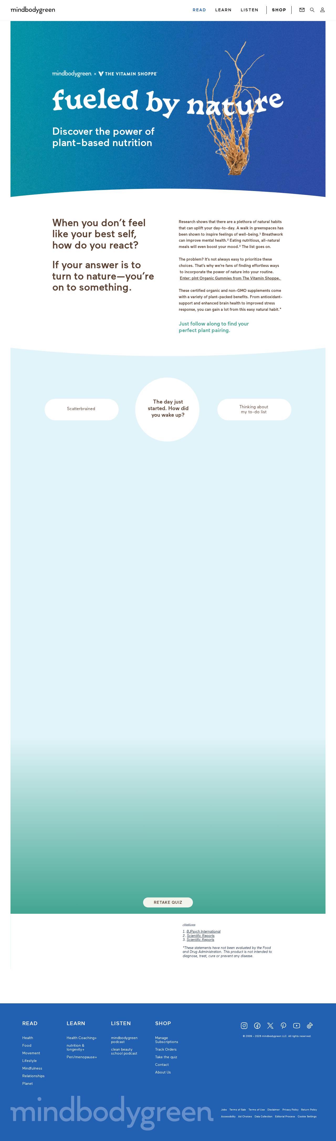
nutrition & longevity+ (76, 1047)
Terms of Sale (237, 1109)
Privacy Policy (290, 1109)
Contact (162, 1065)
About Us (163, 1072)
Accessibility (228, 1116)
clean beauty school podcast (124, 1051)
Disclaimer (273, 1109)
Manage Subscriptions (166, 1040)
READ (199, 10)
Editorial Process (285, 1116)
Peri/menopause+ (82, 1057)
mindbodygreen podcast (124, 1040)
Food (26, 1045)
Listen (121, 1023)
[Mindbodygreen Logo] (32, 10)
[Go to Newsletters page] (302, 10)
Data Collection (263, 1116)
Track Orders (166, 1049)
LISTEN (250, 10)
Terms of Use (257, 1109)
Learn (76, 1023)
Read (30, 1023)
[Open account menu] (322, 10)
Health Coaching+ (82, 1038)
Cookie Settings (307, 1116)
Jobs (224, 1109)
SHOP (279, 10)
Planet (27, 1084)
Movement (31, 1053)
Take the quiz (166, 1057)
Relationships (33, 1076)
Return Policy (309, 1109)
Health (27, 1038)
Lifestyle (29, 1061)
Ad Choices (245, 1116)
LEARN (223, 10)
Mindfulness (32, 1068)
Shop (163, 1023)
